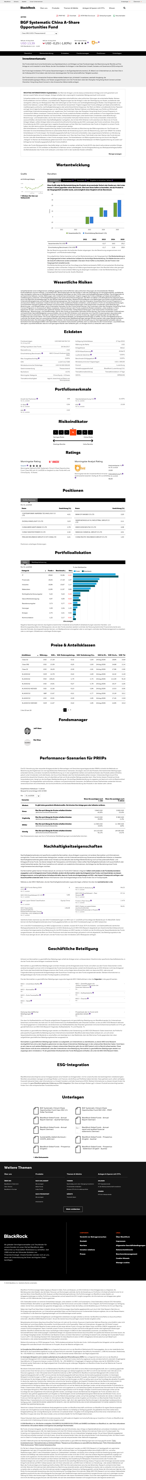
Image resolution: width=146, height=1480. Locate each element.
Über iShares (8, 1186)
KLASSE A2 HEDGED (29, 688)
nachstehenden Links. (105, 882)
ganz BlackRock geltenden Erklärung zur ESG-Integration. (50, 1083)
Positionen (101, 53)
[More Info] (88, 42)
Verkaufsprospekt (105, 16)
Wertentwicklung (46, 53)
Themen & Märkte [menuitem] (71, 8)
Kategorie (25, 571)
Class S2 (25, 659)
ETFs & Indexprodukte (104, 1194)
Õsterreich (137, 1)
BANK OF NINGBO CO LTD (84, 514)
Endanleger (125, 1)
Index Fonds (39, 1189)
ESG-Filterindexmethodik (112, 1443)
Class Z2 (25, 669)
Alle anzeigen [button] (68, 621)
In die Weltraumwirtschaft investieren (109, 1186)
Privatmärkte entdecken (74, 1186)
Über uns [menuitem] (43, 8)
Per (22, 795)
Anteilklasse (26, 655)
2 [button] (68, 710)
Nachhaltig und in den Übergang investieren (80, 1184)
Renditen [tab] (52, 174)
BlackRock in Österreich (11, 1184)
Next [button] (70, 710)
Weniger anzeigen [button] (115, 154)
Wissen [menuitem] (112, 8)
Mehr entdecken (73, 1209)
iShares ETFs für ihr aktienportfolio (77, 1189)
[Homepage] (16, 1237)
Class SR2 (25, 664)
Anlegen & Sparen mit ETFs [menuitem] (94, 8)
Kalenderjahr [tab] (54, 180)
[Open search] (124, 8)
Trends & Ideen (71, 1197)
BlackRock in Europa (10, 1189)
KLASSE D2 (26, 693)
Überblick (28, 53)
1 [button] (65, 710)
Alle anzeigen (39, 1184)
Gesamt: (24, 466)
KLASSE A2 (26, 674)
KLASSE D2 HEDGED (29, 703)
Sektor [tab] (25, 562)
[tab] (33, 186)
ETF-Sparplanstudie (104, 1184)
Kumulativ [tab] (81, 180)
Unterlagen (117, 53)
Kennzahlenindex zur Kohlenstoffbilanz (47, 1443)
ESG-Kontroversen (27, 1445)
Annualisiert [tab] (67, 180)
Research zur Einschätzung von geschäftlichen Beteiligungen (81, 1443)
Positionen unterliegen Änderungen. (33, 544)
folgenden (98, 979)
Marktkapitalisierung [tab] (39, 562)
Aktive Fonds (39, 1186)
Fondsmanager (83, 53)
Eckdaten (65, 53)
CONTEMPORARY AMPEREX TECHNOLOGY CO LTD (39, 514)
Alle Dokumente (41, 1157)
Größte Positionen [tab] (29, 500)
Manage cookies (123, 1263)
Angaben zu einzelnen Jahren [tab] (100, 180)
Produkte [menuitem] (55, 8)
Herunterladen (120, 16)
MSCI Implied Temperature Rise (45, 1445)
